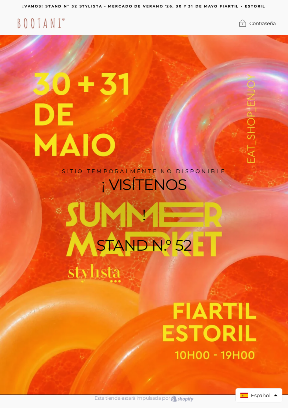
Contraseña (262, 23)
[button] (259, 395)
